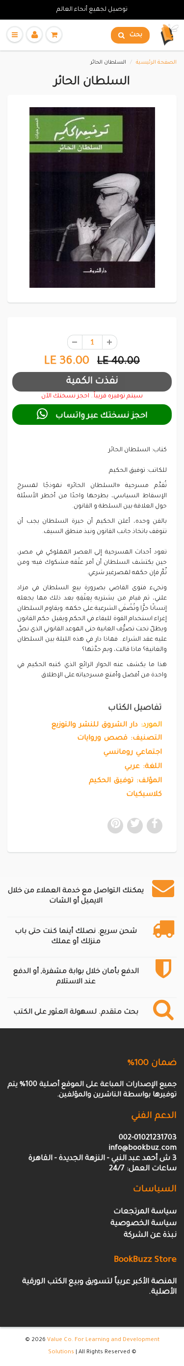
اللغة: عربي (143, 767)
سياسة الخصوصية (143, 1224)
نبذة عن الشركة (150, 1235)
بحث (136, 35)
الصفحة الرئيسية (156, 63)
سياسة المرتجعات (145, 1212)
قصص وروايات (102, 738)
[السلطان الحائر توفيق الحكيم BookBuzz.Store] (92, 197)
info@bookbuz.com (142, 1148)
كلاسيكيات (144, 795)
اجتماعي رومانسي (133, 753)
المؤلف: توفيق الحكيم (125, 781)
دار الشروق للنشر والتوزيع (95, 725)
